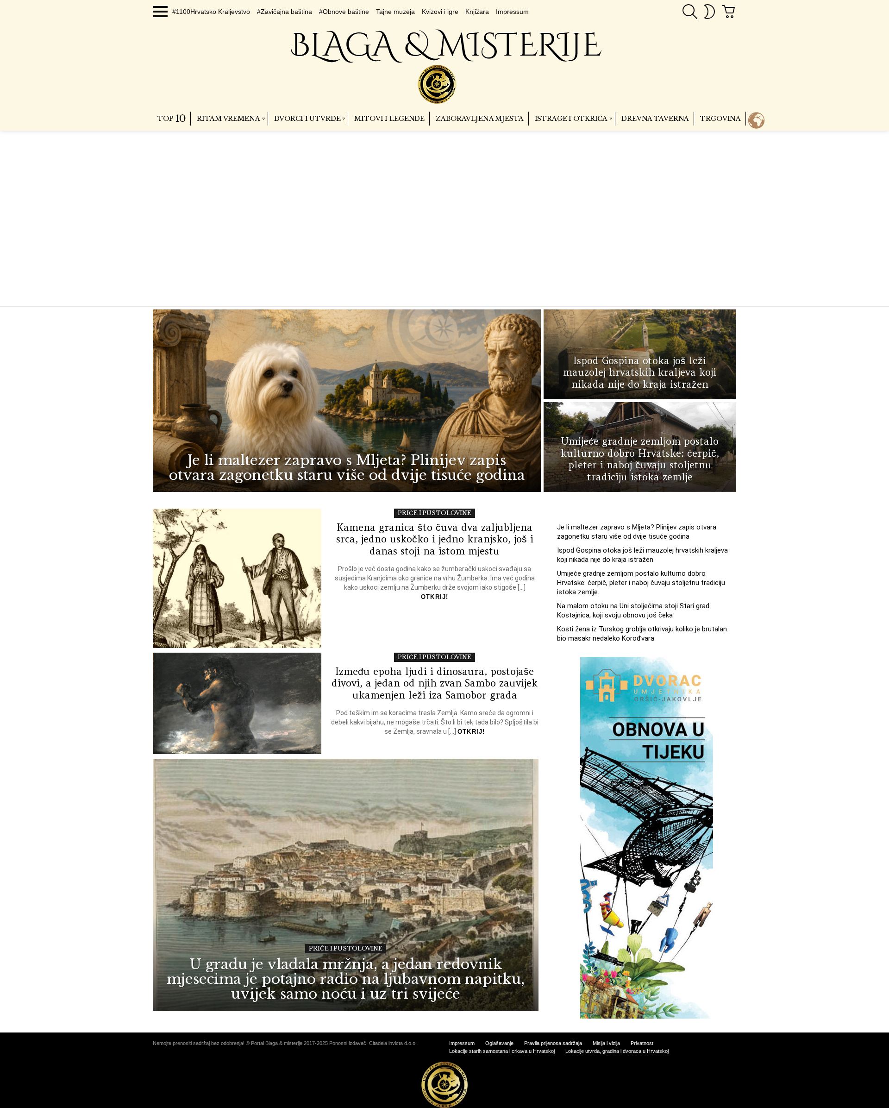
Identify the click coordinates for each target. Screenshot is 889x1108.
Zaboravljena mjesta (479, 118)
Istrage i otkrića (571, 118)
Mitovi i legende (389, 118)
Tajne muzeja (395, 11)
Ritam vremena (228, 118)
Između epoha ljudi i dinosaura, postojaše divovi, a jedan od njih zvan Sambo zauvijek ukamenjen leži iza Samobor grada (435, 683)
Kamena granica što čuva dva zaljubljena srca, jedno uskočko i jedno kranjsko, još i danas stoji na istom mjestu (434, 539)
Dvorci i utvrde (307, 118)
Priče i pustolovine (434, 513)
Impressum (512, 11)
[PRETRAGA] (689, 11)
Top (171, 119)
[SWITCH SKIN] (709, 11)
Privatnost (642, 1043)
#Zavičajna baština (284, 11)
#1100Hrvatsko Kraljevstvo (211, 11)
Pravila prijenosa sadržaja (553, 1043)
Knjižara (477, 11)
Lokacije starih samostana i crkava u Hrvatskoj (502, 1051)
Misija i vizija (606, 1043)
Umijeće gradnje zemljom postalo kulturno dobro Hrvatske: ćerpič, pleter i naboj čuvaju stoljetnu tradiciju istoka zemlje (641, 582)
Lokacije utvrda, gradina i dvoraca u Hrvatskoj (617, 1051)
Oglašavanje (499, 1043)
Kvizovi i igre (440, 11)
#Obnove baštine (344, 11)
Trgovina (720, 118)
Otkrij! (435, 596)
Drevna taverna (655, 118)
